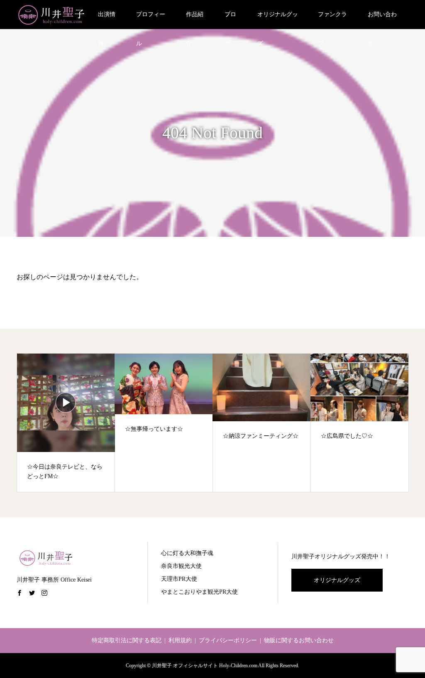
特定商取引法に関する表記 (126, 640)
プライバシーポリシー (228, 640)
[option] (66, 423)
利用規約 (180, 640)
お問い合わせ (382, 20)
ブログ (230, 20)
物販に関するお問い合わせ (299, 640)
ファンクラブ (332, 20)
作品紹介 (194, 20)
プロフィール (150, 20)
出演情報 (106, 20)
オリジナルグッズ (277, 20)
